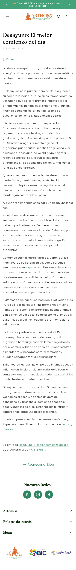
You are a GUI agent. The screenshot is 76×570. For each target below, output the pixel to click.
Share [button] (10, 59)
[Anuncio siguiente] (69, 5)
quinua (33, 267)
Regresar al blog (40, 464)
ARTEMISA (38, 449)
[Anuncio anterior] (7, 5)
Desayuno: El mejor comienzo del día (44, 444)
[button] (7, 16)
